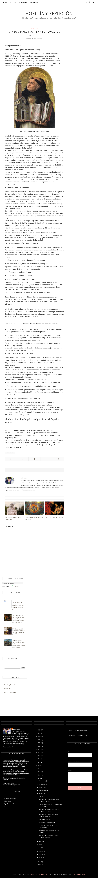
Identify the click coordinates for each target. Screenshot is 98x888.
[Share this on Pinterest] (34, 459)
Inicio (71, 731)
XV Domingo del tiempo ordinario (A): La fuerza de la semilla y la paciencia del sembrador (18, 644)
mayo (41, 845)
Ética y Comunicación (10, 692)
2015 (39, 765)
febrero (41, 854)
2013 (39, 772)
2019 (39, 752)
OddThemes (79, 874)
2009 (39, 865)
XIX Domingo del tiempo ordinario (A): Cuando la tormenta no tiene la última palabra (18, 606)
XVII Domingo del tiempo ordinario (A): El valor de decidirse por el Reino (18, 631)
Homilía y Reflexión (49, 13)
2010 (39, 862)
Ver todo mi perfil (8, 747)
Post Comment (38, 38)
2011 (39, 778)
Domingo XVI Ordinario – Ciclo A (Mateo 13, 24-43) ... (48, 815)
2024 (39, 736)
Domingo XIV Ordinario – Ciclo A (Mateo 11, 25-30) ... (48, 836)
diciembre (42, 781)
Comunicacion (8, 807)
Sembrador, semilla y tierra (47, 822)
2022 (39, 743)
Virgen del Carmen (44, 819)
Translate (16, 586)
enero (41, 857)
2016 (39, 762)
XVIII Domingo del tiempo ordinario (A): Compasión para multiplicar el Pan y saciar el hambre (18, 619)
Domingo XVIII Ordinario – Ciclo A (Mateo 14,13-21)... (49, 800)
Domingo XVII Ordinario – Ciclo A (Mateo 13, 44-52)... (49, 810)
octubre (41, 787)
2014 (39, 768)
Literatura (23, 2)
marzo (41, 851)
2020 (39, 749)
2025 (39, 733)
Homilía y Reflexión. (39, 874)
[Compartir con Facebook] (11, 459)
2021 (39, 746)
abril (40, 848)
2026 (39, 730)
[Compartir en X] (23, 459)
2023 (39, 740)
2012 (39, 775)
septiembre (42, 790)
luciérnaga (16, 729)
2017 (39, 759)
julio (40, 797)
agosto (41, 793)
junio (40, 841)
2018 (39, 756)
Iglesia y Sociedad (9, 804)
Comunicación (34, 2)
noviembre (42, 784)
